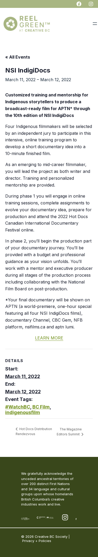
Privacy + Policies (36, 541)
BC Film (41, 407)
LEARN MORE (49, 338)
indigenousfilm (22, 412)
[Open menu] (95, 23)
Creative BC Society (51, 536)
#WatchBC (17, 407)
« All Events (17, 57)
